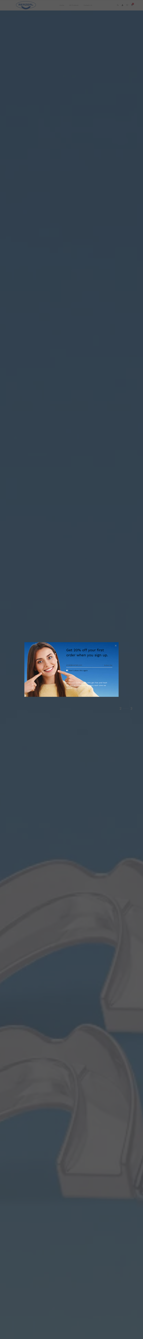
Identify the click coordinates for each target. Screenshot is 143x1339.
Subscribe (108, 665)
